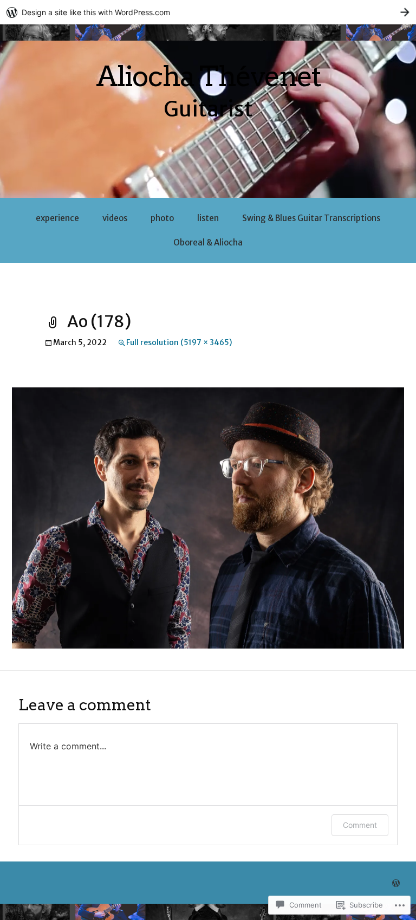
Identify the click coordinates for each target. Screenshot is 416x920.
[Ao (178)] (208, 517)
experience (57, 218)
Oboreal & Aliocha (208, 242)
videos (114, 218)
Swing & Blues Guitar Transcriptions (311, 218)
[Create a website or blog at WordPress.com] (396, 884)
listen (208, 218)
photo (162, 218)
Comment (360, 825)
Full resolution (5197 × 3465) (179, 342)
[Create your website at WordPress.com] (208, 12)
